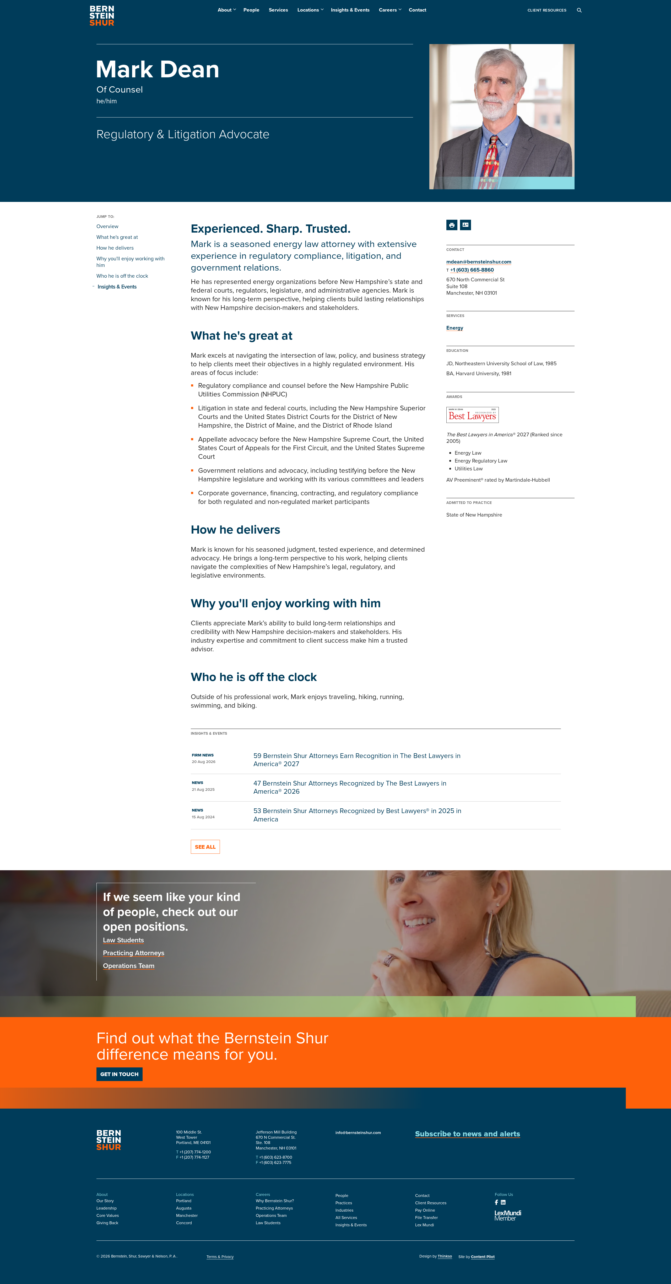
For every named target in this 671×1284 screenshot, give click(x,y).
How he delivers (115, 248)
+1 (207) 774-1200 (194, 1152)
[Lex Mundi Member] (508, 1215)
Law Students (123, 940)
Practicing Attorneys (133, 953)
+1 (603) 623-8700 (275, 1157)
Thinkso (445, 1256)
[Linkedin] (503, 1202)
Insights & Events (117, 287)
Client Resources (547, 10)
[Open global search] (579, 10)
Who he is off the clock (122, 276)
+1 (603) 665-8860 (472, 270)
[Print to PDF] (451, 225)
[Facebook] (497, 1202)
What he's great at (117, 237)
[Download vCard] (465, 225)
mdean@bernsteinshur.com (478, 262)
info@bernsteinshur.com (358, 1133)
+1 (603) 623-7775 (274, 1162)
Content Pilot (483, 1257)
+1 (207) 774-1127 (193, 1157)
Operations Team (129, 966)
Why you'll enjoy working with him (130, 262)
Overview (107, 226)
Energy (454, 328)
